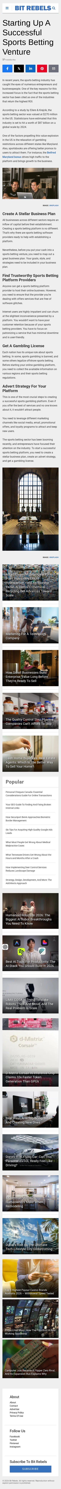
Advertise (14, 1409)
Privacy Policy (17, 1412)
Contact (14, 1406)
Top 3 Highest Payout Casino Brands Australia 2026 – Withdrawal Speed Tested (29, 1292)
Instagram (15, 1446)
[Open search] (55, 6)
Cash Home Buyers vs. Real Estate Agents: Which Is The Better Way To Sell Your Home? (30, 762)
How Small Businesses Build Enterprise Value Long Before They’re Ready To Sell (27, 677)
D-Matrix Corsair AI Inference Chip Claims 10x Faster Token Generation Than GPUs (30, 1077)
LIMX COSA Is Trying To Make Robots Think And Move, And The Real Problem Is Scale (29, 1004)
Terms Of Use (16, 1416)
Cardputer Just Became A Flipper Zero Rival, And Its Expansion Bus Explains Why (30, 1372)
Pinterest (14, 1443)
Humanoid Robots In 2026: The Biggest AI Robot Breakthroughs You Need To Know (29, 919)
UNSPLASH (54, 205)
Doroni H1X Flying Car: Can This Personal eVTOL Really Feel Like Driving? (29, 1161)
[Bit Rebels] (31, 10)
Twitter (13, 1440)
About (13, 1402)
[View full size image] (30, 183)
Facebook (15, 1436)
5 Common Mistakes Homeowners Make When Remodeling (24, 1202)
